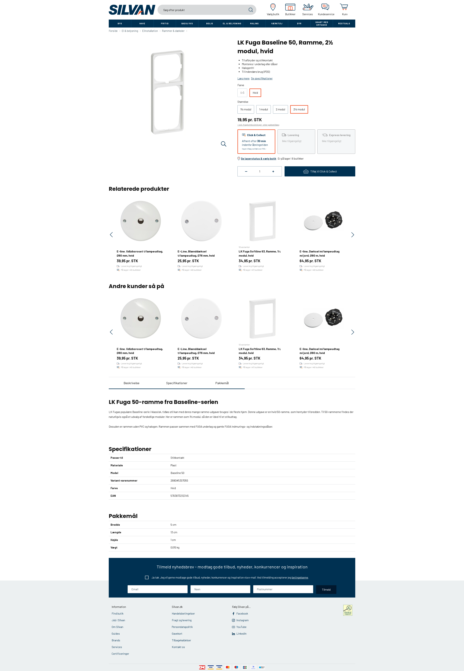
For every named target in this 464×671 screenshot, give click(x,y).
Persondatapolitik (182, 626)
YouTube (241, 626)
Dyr (299, 23)
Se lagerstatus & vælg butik (258, 158)
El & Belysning (232, 23)
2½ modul (299, 109)
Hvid (255, 92)
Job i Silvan (118, 620)
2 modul (280, 109)
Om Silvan (117, 626)
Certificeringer (120, 653)
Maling (254, 23)
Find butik (117, 613)
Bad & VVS (187, 23)
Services (117, 647)
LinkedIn (241, 633)
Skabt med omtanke (321, 23)
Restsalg (344, 23)
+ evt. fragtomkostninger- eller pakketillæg (258, 124)
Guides (116, 633)
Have (142, 23)
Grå (242, 92)
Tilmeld (326, 589)
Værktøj (277, 23)
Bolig (209, 23)
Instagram (242, 620)
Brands (116, 640)
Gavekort (177, 633)
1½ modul (245, 109)
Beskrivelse (131, 383)
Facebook (242, 613)
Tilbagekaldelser (181, 640)
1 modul (263, 109)
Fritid (165, 23)
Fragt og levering (182, 620)
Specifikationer (176, 383)
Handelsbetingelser (183, 613)
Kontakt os (178, 647)
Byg (120, 23)
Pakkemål (222, 383)
